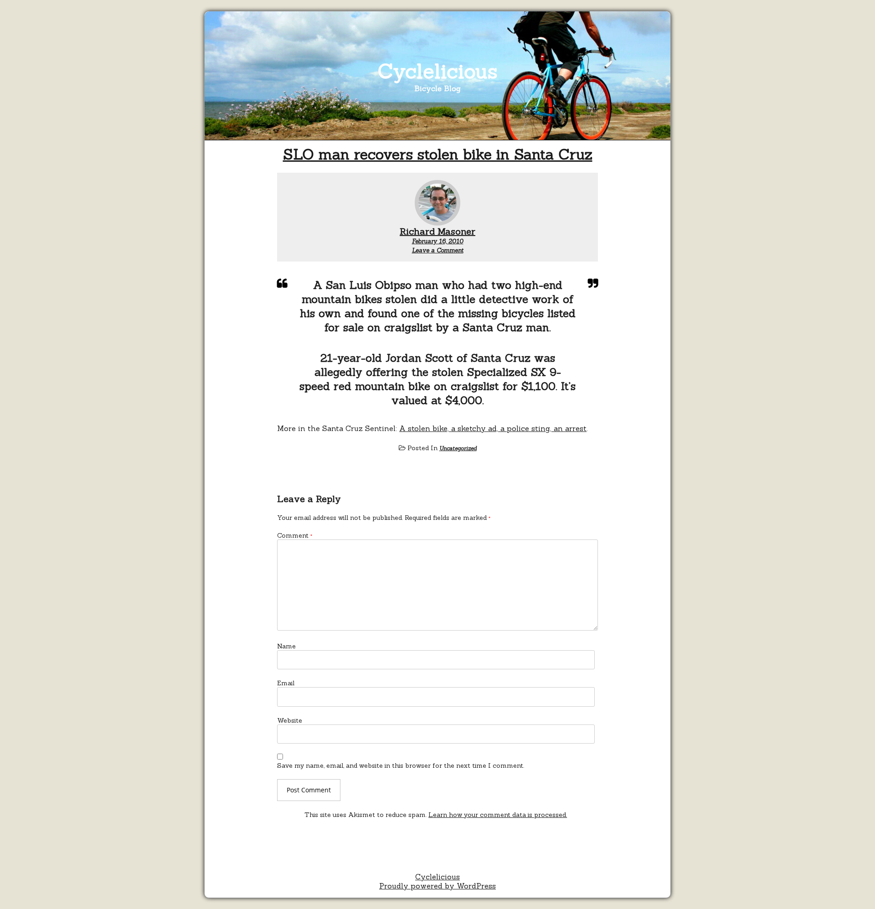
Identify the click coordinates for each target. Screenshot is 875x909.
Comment (294, 535)
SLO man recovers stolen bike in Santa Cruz (437, 154)
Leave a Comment (437, 250)
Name (286, 646)
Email (285, 683)
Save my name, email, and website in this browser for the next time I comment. (400, 765)
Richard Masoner (437, 231)
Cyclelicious (438, 71)
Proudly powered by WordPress (437, 885)
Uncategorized (458, 448)
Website (289, 720)
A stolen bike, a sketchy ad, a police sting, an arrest (493, 428)
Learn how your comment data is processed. (497, 815)
